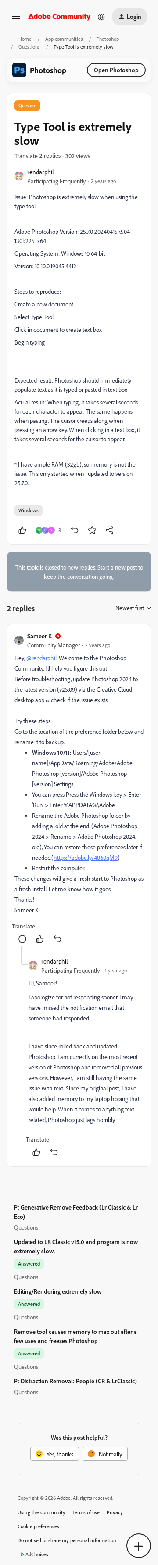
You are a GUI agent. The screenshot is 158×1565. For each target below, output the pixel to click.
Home (25, 38)
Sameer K (39, 636)
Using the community (41, 1512)
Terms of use (86, 1512)
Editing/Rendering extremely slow (57, 1291)
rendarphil (40, 172)
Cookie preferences (38, 1526)
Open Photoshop (116, 70)
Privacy (115, 1512)
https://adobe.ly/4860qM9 (86, 857)
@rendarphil (41, 657)
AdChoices (36, 1554)
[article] (79, 788)
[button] (16, 19)
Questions (29, 46)
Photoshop (108, 38)
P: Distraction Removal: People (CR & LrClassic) (75, 1381)
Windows (28, 510)
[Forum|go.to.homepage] (59, 17)
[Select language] (101, 17)
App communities (64, 38)
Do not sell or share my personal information (67, 1540)
